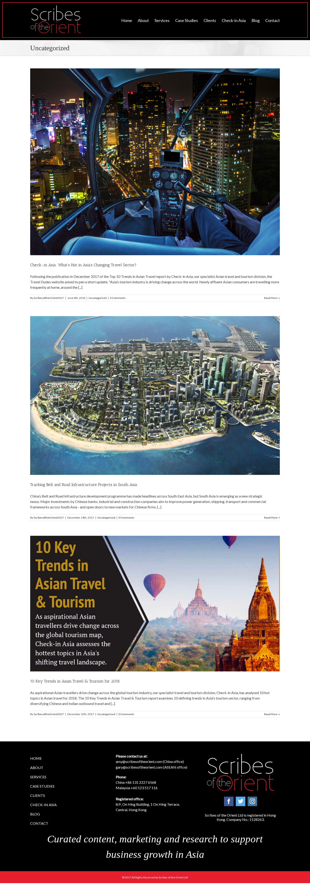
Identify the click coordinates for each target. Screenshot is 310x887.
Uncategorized (98, 298)
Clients (37, 795)
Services (38, 777)
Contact (39, 823)
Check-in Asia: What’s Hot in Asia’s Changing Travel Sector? (83, 264)
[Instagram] (252, 801)
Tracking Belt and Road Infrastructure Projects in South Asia (83, 484)
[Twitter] (240, 801)
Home (36, 758)
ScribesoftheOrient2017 (49, 298)
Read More (271, 298)
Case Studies (42, 786)
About (36, 767)
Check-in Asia (43, 805)
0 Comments (118, 298)
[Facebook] (229, 801)
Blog (35, 814)
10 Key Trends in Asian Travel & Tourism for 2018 (75, 681)
